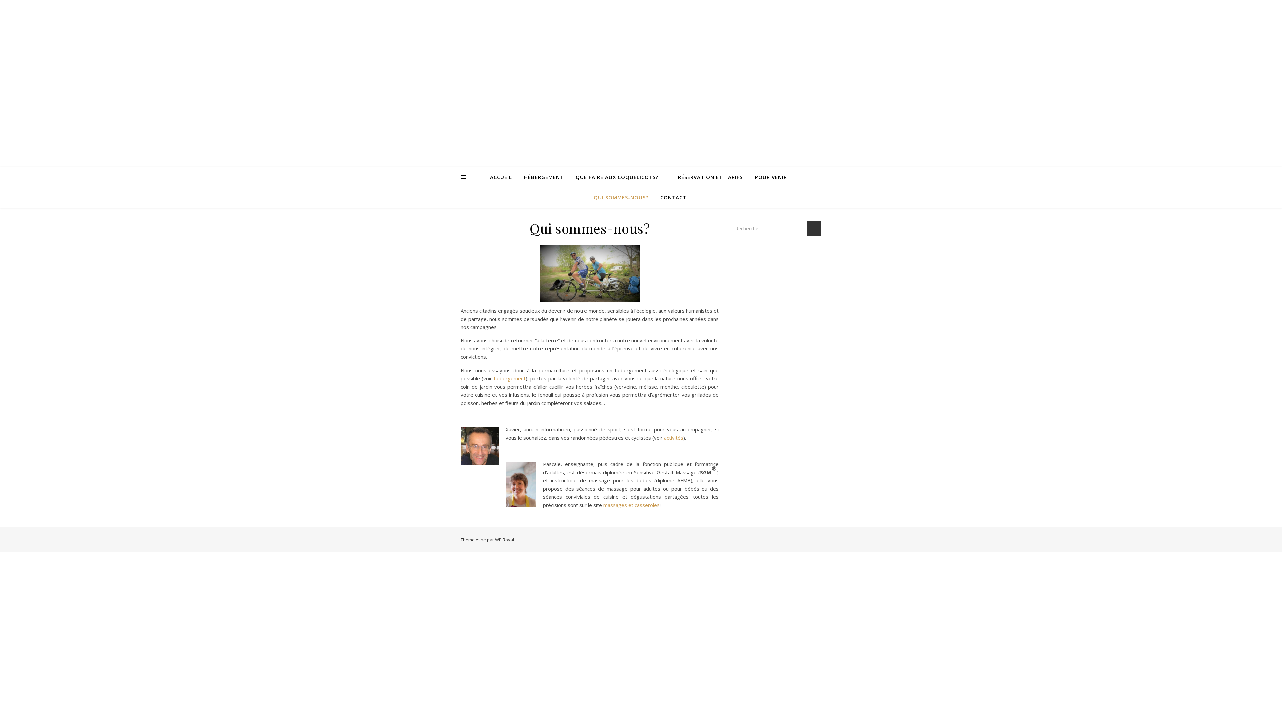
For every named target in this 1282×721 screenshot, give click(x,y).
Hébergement (544, 177)
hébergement (510, 378)
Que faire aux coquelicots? (617, 177)
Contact (673, 197)
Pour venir (771, 177)
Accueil (501, 177)
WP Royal (504, 540)
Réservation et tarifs (710, 177)
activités (673, 437)
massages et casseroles (631, 505)
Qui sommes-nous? (621, 197)
